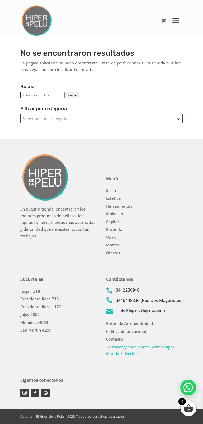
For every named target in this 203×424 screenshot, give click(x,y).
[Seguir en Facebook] (35, 393)
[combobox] (101, 118)
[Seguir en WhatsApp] (45, 393)
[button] (188, 387)
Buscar (72, 95)
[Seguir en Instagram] (24, 393)
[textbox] (101, 118)
